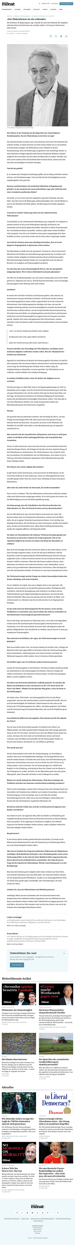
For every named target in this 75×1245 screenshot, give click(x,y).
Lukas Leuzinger (12, 31)
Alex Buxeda (20, 1190)
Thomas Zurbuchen (45, 1027)
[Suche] (39, 3)
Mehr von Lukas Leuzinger (16, 925)
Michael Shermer (7, 1190)
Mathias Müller (44, 1186)
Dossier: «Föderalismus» (22, 16)
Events (45, 9)
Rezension (42, 1116)
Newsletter (46, 3)
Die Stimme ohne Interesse (14, 1059)
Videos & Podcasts (8, 1007)
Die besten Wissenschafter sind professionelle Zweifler (52, 1011)
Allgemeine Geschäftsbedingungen (42, 1218)
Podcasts (36, 9)
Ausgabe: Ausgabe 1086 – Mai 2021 (43, 16)
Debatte (4, 1116)
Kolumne (42, 1165)
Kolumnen (27, 9)
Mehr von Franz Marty (15, 944)
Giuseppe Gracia (7, 1022)
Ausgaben (54, 3)
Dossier (9, 16)
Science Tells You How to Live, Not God (12, 1169)
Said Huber (5, 1074)
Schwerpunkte (7, 9)
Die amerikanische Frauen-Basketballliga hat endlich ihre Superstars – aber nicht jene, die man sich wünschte (52, 1172)
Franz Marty (25, 31)
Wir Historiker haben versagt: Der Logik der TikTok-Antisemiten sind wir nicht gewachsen (18, 1121)
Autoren (53, 9)
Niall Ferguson (7, 1136)
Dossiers (18, 9)
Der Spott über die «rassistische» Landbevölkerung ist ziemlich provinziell (54, 1062)
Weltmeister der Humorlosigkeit (17, 1010)
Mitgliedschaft (66, 3)
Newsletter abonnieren (12, 1218)
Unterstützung (38, 1221)
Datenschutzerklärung (63, 1218)
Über (60, 9)
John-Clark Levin (21, 1136)
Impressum (25, 1218)
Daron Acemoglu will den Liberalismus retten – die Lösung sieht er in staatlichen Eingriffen (54, 1121)
